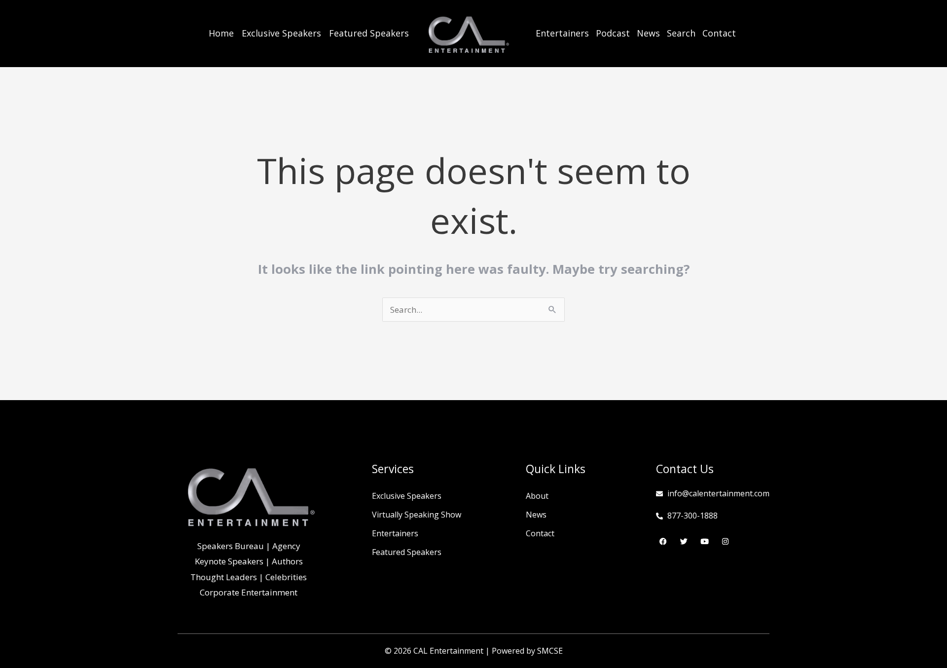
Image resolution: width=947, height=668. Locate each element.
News (648, 33)
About (537, 495)
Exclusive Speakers (281, 33)
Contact (719, 33)
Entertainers (562, 33)
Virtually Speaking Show (416, 514)
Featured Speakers (369, 33)
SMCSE (550, 650)
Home (221, 33)
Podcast (613, 33)
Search (681, 33)
